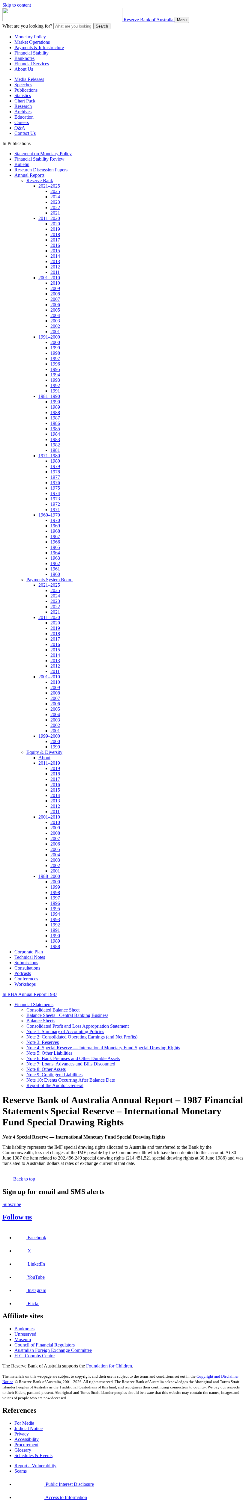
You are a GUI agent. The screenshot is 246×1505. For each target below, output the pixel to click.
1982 (55, 444)
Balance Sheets (40, 1020)
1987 (55, 417)
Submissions (26, 962)
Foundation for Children (109, 1365)
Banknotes (24, 58)
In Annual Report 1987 (29, 994)
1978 (55, 471)
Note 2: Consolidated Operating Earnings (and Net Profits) (81, 1036)
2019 (55, 229)
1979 (55, 466)
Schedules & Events (33, 1455)
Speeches (23, 84)
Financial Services (31, 63)
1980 (55, 461)
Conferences (26, 978)
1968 (55, 531)
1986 (55, 423)
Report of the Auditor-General (54, 1085)
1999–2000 (49, 736)
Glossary (22, 1450)
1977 (55, 477)
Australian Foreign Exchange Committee (53, 1350)
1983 (55, 439)
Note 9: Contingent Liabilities (54, 1074)
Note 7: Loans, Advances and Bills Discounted (70, 1063)
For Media (24, 1423)
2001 (55, 331)
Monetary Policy (30, 36)
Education (24, 117)
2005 (55, 310)
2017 (55, 239)
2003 (55, 320)
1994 (55, 374)
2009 (55, 288)
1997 (55, 358)
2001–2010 (49, 277)
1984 (55, 434)
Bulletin (21, 164)
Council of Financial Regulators (44, 1344)
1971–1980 (49, 455)
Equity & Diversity (44, 752)
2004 (55, 315)
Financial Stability (31, 52)
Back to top (23, 1178)
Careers (21, 122)
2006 (55, 304)
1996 (55, 363)
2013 (55, 261)
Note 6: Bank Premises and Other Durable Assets (73, 1058)
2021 (55, 212)
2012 (55, 266)
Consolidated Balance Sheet (53, 1009)
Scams (20, 1471)
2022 (55, 207)
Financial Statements (33, 1004)
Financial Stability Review (39, 158)
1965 (55, 547)
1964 (55, 552)
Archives (23, 111)
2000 (55, 342)
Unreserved (25, 1334)
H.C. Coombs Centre (34, 1355)
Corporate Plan (28, 951)
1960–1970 (49, 514)
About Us (23, 69)
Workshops (25, 984)
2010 (55, 283)
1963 (55, 558)
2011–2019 (49, 763)
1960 (55, 574)
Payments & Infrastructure (39, 47)
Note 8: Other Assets (46, 1069)
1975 (55, 487)
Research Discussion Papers (41, 169)
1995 (55, 369)
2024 (55, 196)
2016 (55, 245)
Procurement (26, 1444)
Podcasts (22, 973)
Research (23, 106)
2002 (55, 326)
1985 (55, 428)
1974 (55, 493)
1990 (55, 401)
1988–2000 (49, 876)
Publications (26, 90)
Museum (22, 1339)
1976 (55, 482)
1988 (55, 412)
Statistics (22, 95)
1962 (55, 563)
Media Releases (29, 79)
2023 (55, 202)
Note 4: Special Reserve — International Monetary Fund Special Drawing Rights (103, 1047)
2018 (55, 234)
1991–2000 (49, 336)
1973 (55, 498)
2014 (55, 256)
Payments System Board (49, 579)
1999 (55, 347)
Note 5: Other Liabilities (49, 1053)
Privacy (21, 1433)
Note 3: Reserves (42, 1042)
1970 (55, 520)
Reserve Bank (39, 180)
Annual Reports (29, 175)
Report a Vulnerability (35, 1465)
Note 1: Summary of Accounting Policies (65, 1031)
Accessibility (26, 1439)
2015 (55, 250)
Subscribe (11, 1204)
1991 (55, 390)
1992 (55, 385)
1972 (55, 504)
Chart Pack (24, 100)
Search (102, 26)
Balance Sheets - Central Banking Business (67, 1015)
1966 (55, 541)
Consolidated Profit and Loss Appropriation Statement (77, 1026)
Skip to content (16, 4)
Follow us (17, 1217)
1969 (55, 525)
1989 (55, 407)
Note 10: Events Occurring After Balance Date (70, 1080)
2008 (55, 293)
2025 (55, 191)
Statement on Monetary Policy (43, 153)
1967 (55, 536)
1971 (55, 509)
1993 (55, 380)
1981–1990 (49, 396)
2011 (55, 272)
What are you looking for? (27, 25)
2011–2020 (49, 218)
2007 (55, 299)
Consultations (27, 967)
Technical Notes (29, 957)
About (44, 757)
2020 (55, 223)
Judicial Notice (28, 1428)
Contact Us (25, 133)
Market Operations (32, 42)
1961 (55, 568)
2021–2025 (49, 185)
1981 (55, 450)
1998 (55, 353)
